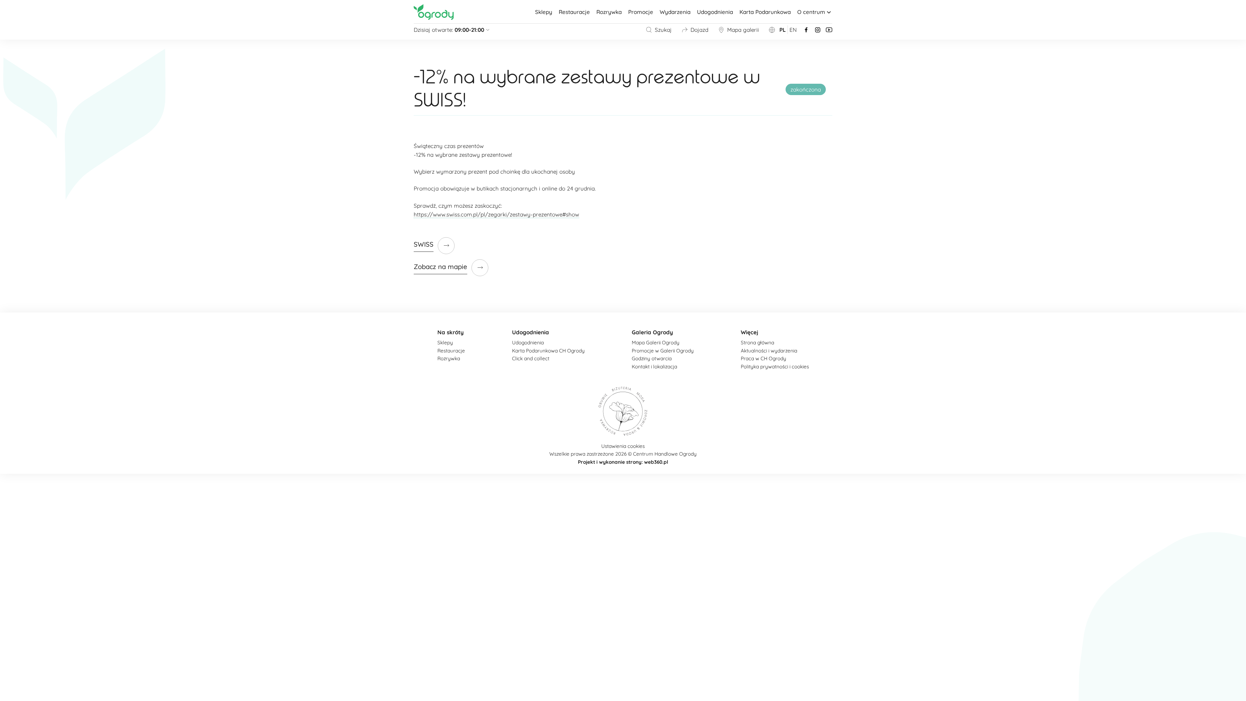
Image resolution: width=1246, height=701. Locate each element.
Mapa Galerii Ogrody (655, 342)
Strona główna (757, 342)
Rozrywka (609, 11)
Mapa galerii (743, 29)
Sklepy (543, 11)
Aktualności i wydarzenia (769, 351)
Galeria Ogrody (652, 332)
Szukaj (663, 29)
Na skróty (450, 332)
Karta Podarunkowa (765, 11)
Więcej (749, 332)
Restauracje (574, 11)
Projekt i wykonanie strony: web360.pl (623, 462)
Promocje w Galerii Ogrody (663, 351)
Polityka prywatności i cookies (775, 366)
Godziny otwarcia (652, 358)
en (793, 29)
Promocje (640, 11)
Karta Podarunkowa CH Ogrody (548, 351)
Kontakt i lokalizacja (654, 366)
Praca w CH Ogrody (763, 358)
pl (782, 29)
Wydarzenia (675, 11)
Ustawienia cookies (623, 446)
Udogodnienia (715, 11)
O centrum (811, 11)
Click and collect (530, 358)
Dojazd (699, 29)
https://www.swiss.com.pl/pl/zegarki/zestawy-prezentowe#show (496, 214)
